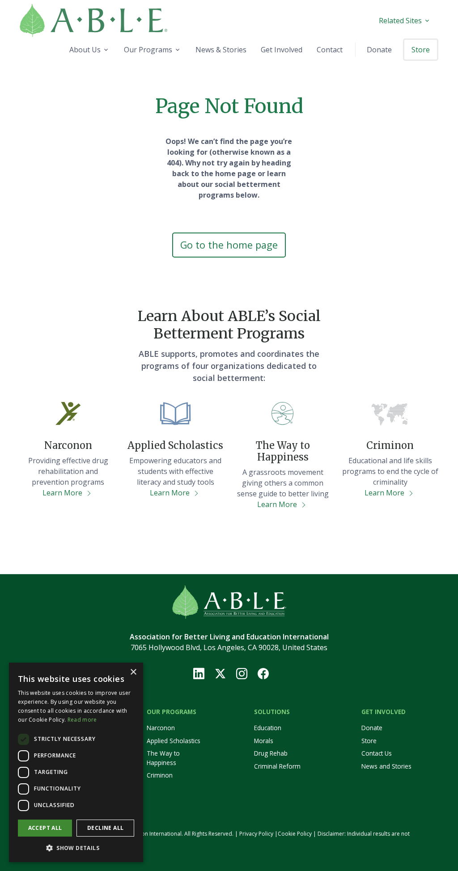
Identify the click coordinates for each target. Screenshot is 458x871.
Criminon (160, 775)
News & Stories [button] (220, 50)
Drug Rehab (271, 753)
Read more (82, 719)
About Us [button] (85, 50)
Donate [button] (379, 50)
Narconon (161, 727)
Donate (371, 727)
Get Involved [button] (281, 50)
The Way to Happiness (163, 757)
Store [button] (420, 50)
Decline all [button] (105, 828)
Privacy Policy (256, 833)
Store (369, 740)
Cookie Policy (295, 833)
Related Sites (400, 20)
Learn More (63, 493)
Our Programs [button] (148, 50)
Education (267, 727)
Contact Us (376, 753)
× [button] (133, 672)
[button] (76, 847)
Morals (263, 740)
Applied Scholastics (173, 740)
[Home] (116, 20)
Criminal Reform (277, 766)
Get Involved (383, 711)
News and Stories (386, 766)
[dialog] (76, 762)
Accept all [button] (45, 828)
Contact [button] (330, 50)
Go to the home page (229, 244)
